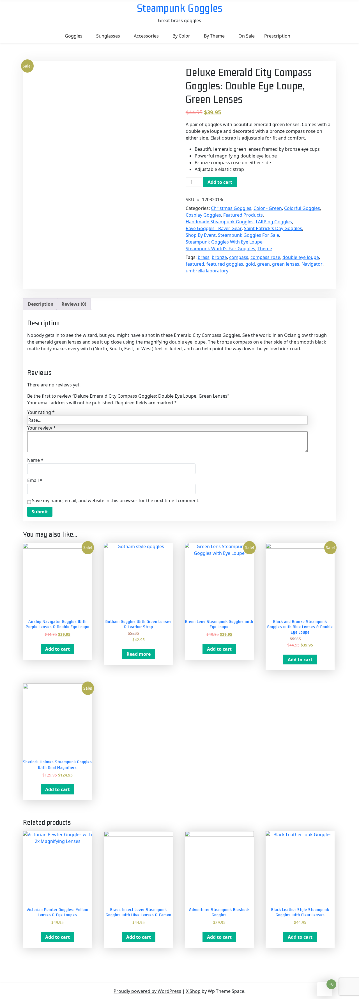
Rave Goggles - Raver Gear (214, 228)
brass (204, 257)
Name (35, 460)
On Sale (246, 36)
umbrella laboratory (207, 271)
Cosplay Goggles (203, 215)
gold (250, 264)
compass (238, 257)
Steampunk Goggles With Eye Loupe (224, 242)
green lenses (285, 264)
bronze (219, 257)
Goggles (73, 36)
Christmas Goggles (231, 208)
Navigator (312, 264)
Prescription (277, 36)
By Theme (214, 36)
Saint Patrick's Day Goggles (273, 228)
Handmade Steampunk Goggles (220, 222)
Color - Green (268, 208)
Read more (138, 654)
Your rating (41, 412)
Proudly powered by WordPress (147, 991)
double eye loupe (300, 257)
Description (41, 304)
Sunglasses (108, 36)
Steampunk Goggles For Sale (248, 235)
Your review (41, 428)
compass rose (265, 257)
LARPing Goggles (274, 222)
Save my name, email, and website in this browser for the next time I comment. (115, 500)
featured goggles (224, 264)
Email (34, 480)
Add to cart (220, 182)
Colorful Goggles (302, 208)
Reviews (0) (73, 304)
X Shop (193, 991)
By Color (181, 36)
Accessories (146, 36)
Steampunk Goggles (179, 8)
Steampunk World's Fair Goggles (220, 248)
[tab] (40, 304)
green (263, 264)
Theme (264, 248)
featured (195, 264)
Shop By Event (201, 235)
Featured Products (243, 215)
